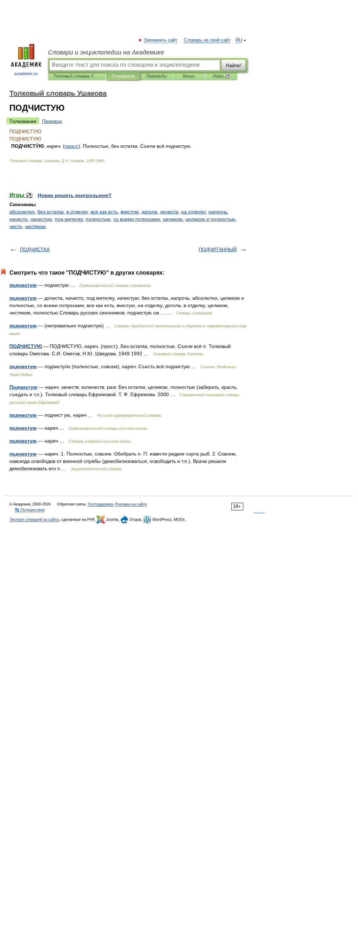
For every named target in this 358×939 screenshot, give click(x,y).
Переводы (156, 76)
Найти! (233, 65)
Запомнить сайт (160, 40)
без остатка (50, 211)
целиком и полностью (210, 219)
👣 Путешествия (30, 510)
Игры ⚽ (221, 76)
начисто (18, 219)
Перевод (52, 121)
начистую (41, 219)
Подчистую (23, 387)
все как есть (104, 211)
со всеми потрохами (136, 219)
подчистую (23, 285)
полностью (98, 219)
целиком (172, 219)
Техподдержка (100, 504)
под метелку (69, 219)
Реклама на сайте (131, 504)
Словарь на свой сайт (207, 40)
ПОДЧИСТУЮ (25, 346)
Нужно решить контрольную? (75, 195)
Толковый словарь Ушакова (76, 76)
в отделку (77, 211)
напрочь (217, 211)
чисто (15, 226)
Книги (189, 76)
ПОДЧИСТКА (35, 249)
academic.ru (26, 73)
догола (149, 211)
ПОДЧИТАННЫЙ (218, 249)
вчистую (130, 211)
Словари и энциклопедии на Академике (106, 52)
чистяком (35, 226)
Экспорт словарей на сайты (34, 519)
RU (239, 40)
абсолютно (22, 211)
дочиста (169, 211)
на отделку (193, 211)
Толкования (123, 76)
